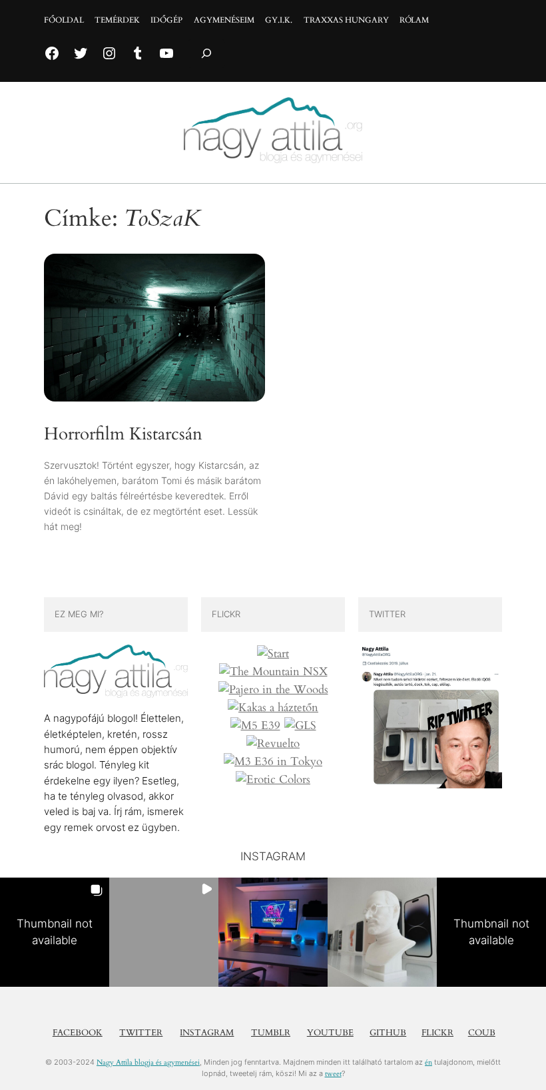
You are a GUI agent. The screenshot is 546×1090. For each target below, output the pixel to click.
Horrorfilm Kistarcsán (123, 433)
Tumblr (270, 1033)
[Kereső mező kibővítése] (206, 53)
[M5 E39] (255, 725)
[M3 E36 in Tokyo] (273, 761)
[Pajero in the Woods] (273, 689)
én (428, 1062)
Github (388, 1033)
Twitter (140, 1033)
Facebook (78, 1033)
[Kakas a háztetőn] (273, 707)
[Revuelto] (273, 743)
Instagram (207, 1033)
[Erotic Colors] (273, 779)
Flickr (437, 1033)
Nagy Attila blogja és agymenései (148, 1062)
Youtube (330, 1033)
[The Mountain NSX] (273, 672)
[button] (54, 932)
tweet (333, 1074)
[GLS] (300, 725)
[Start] (273, 654)
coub (481, 1033)
